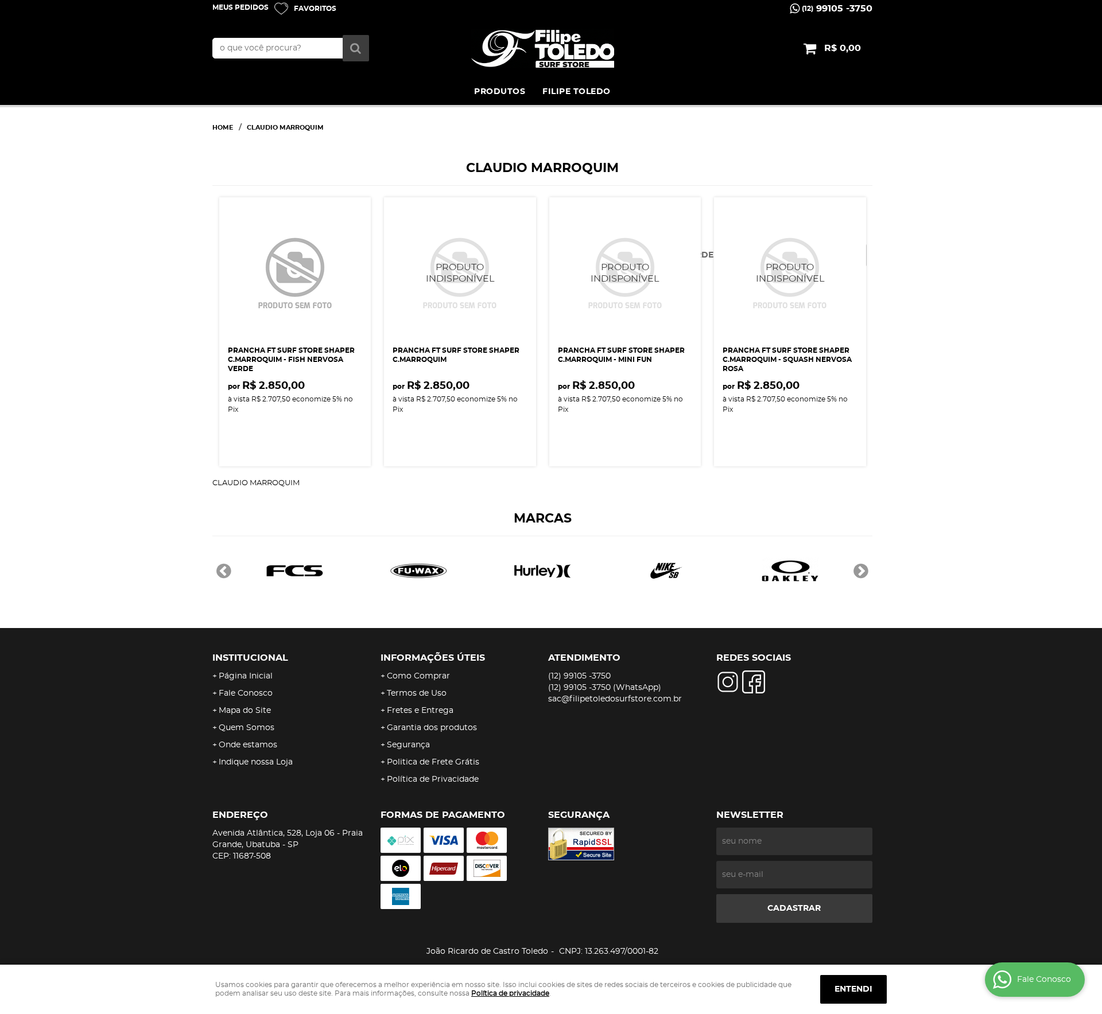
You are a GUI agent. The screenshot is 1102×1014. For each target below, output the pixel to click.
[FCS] (294, 571)
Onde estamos (248, 745)
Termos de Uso (417, 693)
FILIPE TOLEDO (576, 92)
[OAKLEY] (790, 571)
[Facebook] (753, 681)
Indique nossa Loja (256, 762)
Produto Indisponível (460, 273)
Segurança (408, 745)
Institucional (250, 657)
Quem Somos (246, 728)
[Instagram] (727, 681)
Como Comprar (418, 676)
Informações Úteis (433, 657)
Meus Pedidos (240, 7)
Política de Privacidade (433, 779)
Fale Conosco (246, 693)
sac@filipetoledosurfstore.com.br (615, 699)
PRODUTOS (499, 92)
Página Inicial (246, 676)
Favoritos (315, 8)
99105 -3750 (837, 8)
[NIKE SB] (666, 571)
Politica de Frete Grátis (433, 762)
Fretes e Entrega (420, 711)
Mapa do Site (245, 711)
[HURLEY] (542, 571)
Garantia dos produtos (432, 728)
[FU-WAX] (418, 571)
